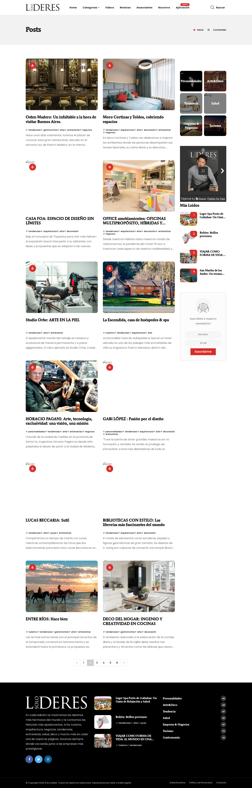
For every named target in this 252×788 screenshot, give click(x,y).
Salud (194, 718)
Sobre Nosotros (177, 782)
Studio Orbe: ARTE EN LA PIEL (53, 320)
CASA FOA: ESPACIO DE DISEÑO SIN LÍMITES (60, 220)
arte (62, 130)
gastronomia (50, 130)
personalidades (36, 431)
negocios (87, 130)
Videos (109, 7)
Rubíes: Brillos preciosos (209, 234)
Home (73, 7)
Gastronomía (194, 737)
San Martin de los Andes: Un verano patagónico (211, 272)
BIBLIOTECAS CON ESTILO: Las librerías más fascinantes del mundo (134, 522)
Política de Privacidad (200, 782)
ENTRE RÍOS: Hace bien (47, 619)
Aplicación (182, 7)
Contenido (219, 30)
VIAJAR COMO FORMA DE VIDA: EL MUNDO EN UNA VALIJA (211, 253)
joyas (53, 533)
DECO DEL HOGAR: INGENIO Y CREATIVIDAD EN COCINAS (132, 621)
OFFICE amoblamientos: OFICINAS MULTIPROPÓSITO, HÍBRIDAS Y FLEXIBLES (134, 221)
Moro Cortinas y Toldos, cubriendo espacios (133, 119)
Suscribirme (203, 352)
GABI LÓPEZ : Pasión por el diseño (133, 419)
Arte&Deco (194, 705)
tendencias (34, 130)
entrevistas (73, 130)
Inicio (200, 30)
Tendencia (194, 711)
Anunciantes (144, 7)
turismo (110, 332)
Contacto (221, 782)
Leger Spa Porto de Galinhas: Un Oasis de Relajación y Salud (213, 215)
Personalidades (194, 698)
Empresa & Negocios (194, 724)
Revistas (125, 7)
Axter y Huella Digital (120, 782)
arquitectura (127, 130)
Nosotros (164, 7)
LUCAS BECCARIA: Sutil (47, 520)
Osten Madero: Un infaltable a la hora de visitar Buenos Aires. (61, 119)
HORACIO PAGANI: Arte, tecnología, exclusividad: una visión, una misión (59, 421)
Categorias (90, 7)
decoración (150, 130)
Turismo (194, 731)
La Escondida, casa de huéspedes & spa (136, 320)
